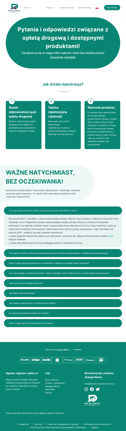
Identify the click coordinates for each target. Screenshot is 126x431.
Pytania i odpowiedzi (55, 383)
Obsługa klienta (52, 386)
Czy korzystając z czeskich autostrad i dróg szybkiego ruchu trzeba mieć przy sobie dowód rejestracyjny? (59, 273)
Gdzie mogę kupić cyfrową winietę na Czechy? (31, 323)
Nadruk (95, 427)
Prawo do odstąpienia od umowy (63, 424)
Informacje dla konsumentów (97, 424)
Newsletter (50, 389)
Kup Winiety (112, 7)
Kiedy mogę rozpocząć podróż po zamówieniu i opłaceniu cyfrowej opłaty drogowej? (49, 263)
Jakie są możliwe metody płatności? (26, 283)
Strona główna (52, 380)
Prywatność (23, 424)
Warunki (38, 424)
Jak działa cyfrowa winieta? (22, 293)
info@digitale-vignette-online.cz (99, 383)
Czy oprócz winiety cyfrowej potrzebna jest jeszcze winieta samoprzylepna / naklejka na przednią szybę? (58, 253)
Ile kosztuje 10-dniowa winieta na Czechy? (29, 313)
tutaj (111, 236)
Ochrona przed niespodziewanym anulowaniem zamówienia (58, 427)
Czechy (27, 8)
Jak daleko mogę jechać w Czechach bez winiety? (32, 303)
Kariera (48, 392)
